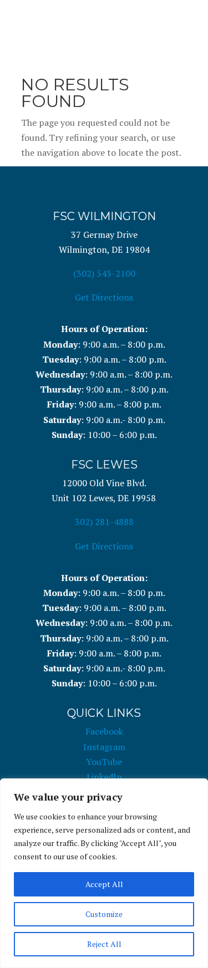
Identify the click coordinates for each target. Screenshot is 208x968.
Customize (104, 914)
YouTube (104, 762)
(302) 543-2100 (104, 273)
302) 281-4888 (104, 522)
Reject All (104, 944)
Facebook (104, 731)
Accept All (104, 884)
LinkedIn (104, 777)
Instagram (104, 747)
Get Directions (104, 297)
